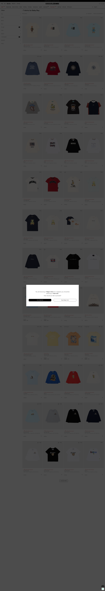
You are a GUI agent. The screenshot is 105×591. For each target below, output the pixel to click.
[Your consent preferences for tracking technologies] (103, 589)
